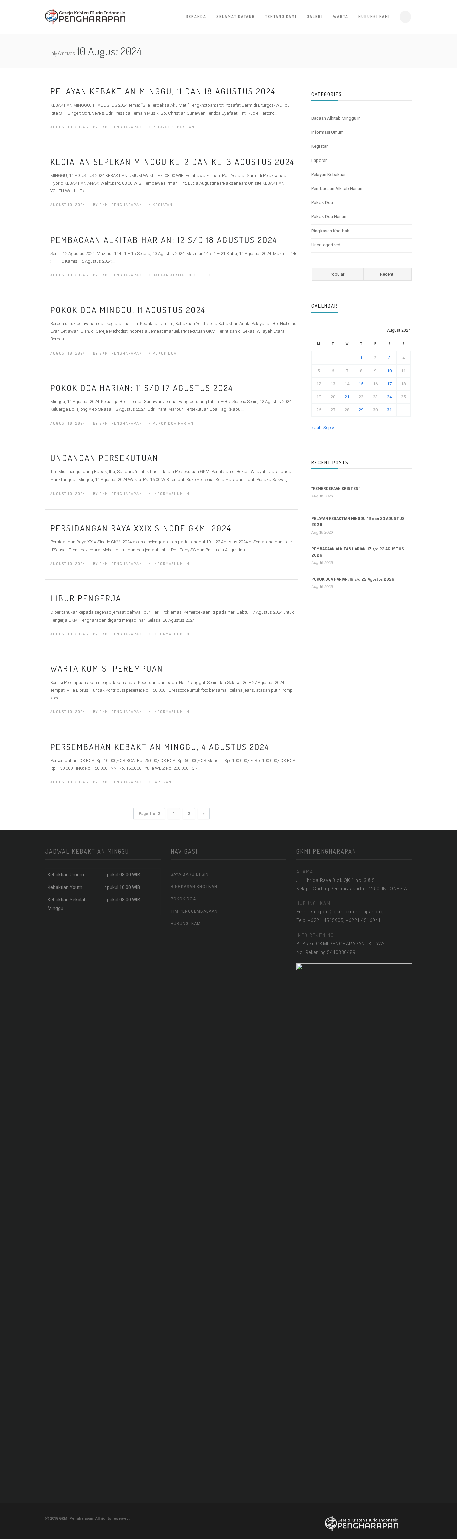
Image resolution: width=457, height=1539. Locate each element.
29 (361, 409)
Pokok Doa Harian (173, 423)
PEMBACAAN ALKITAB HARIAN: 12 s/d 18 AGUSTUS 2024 (163, 239)
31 (389, 409)
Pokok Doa (165, 353)
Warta (340, 16)
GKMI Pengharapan (120, 127)
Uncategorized (325, 244)
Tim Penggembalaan (194, 911)
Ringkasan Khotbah (330, 230)
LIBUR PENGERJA (85, 598)
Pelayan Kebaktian (174, 127)
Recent (386, 274)
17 (389, 383)
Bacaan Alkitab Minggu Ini (183, 275)
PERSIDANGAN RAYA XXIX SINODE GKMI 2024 (141, 528)
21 (347, 396)
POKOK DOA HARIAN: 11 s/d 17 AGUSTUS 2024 (141, 387)
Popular (337, 274)
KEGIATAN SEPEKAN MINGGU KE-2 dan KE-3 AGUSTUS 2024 (172, 161)
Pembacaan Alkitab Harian (336, 188)
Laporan (162, 782)
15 (361, 383)
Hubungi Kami (374, 16)
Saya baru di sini (190, 874)
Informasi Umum (171, 493)
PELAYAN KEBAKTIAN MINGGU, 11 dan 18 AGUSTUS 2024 (163, 91)
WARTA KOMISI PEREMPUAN (106, 668)
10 (389, 370)
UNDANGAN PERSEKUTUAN (104, 457)
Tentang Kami (281, 16)
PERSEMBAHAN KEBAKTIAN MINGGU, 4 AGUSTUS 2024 (159, 746)
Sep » (328, 427)
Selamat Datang (235, 16)
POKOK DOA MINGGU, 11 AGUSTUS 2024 (128, 309)
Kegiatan (163, 204)
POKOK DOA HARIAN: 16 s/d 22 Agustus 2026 (352, 579)
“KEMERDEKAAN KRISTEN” (335, 488)
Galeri (315, 16)
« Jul (315, 427)
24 (389, 396)
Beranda (196, 16)
